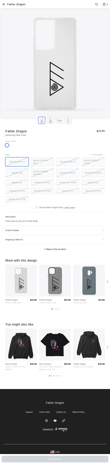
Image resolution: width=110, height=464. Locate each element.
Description (10, 216)
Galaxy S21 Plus (42, 182)
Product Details (12, 230)
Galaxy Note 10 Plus (40, 161)
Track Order (44, 412)
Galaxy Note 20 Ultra (91, 161)
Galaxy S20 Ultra (93, 172)
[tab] (41, 120)
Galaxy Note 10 (17, 161)
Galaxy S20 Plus (68, 172)
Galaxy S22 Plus (17, 191)
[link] (21, 280)
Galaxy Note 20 (67, 161)
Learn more (70, 207)
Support (29, 412)
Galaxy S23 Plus (93, 191)
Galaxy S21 (17, 182)
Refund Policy (78, 412)
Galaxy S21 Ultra (67, 182)
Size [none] (7, 154)
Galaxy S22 (93, 182)
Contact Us (61, 412)
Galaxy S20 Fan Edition (40, 172)
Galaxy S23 (67, 191)
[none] (96, 154)
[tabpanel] (55, 64)
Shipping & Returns (14, 239)
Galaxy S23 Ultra (17, 199)
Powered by (48, 429)
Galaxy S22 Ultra (42, 191)
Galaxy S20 (17, 172)
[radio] (17, 161)
